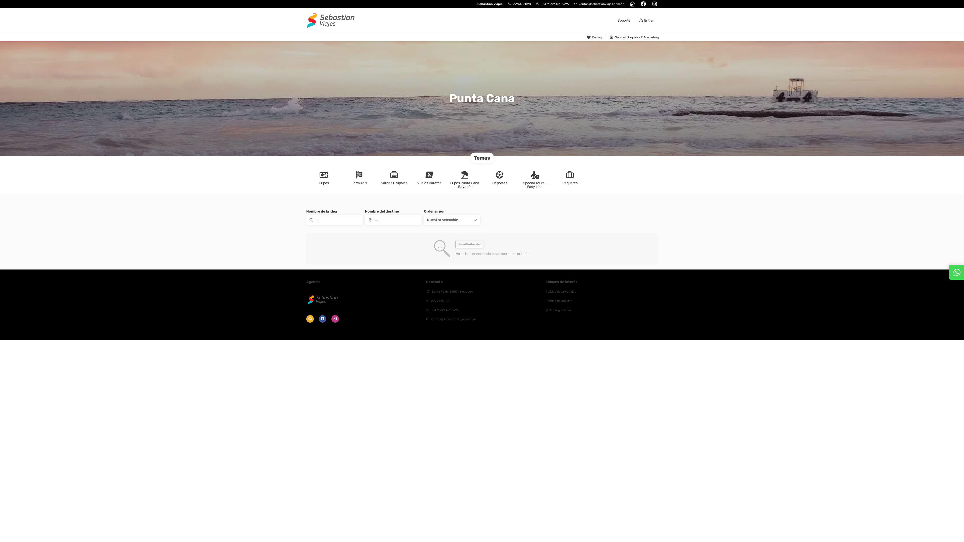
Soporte (624, 20)
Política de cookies (559, 301)
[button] (452, 220)
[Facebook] (643, 4)
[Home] (632, 4)
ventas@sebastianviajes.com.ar (601, 4)
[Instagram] (654, 4)
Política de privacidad (561, 291)
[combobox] (393, 220)
